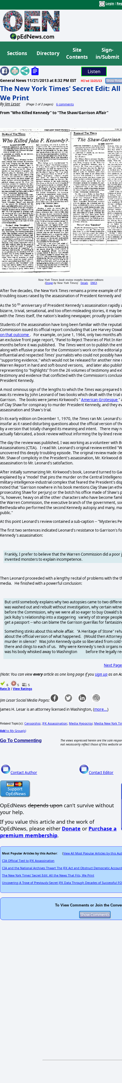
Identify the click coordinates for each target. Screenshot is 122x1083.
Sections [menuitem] (17, 53)
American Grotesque (100, 399)
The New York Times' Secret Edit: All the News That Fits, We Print (48, 875)
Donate (71, 828)
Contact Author (23, 772)
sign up (101, 674)
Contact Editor (101, 772)
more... (100, 709)
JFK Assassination (54, 723)
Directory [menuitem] (48, 53)
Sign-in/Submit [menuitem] (107, 53)
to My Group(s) (13, 731)
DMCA (94, 282)
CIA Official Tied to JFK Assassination (28, 861)
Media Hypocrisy (80, 723)
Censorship (32, 723)
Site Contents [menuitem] (77, 53)
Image (49, 283)
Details (84, 282)
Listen (94, 71)
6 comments (65, 104)
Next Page (113, 665)
